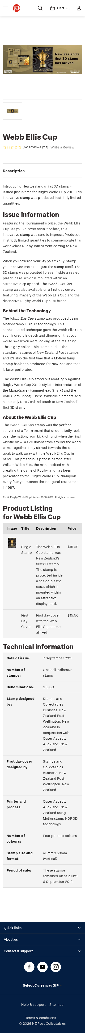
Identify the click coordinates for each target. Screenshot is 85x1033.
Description (14, 171)
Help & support (33, 1004)
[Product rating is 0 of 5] (12, 147)
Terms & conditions (40, 1018)
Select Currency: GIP (41, 985)
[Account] (79, 8)
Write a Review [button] (62, 147)
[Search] (40, 8)
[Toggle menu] (5, 8)
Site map (56, 1004)
